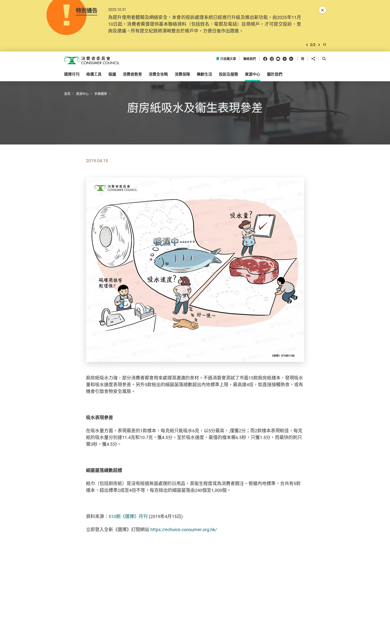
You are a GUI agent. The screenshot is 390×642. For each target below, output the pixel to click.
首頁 (67, 93)
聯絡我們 (249, 59)
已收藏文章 (228, 59)
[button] (307, 44)
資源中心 (82, 93)
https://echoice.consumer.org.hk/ (183, 529)
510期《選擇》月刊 (128, 516)
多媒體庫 (100, 93)
